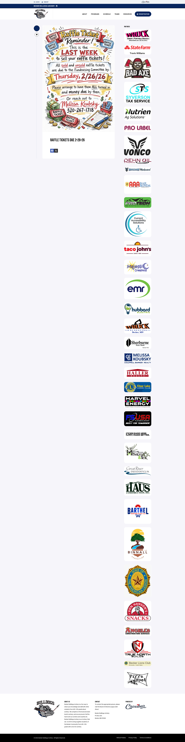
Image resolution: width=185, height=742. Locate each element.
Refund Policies (121, 738)
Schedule (107, 14)
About (84, 14)
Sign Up (46, 2)
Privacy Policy (133, 738)
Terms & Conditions (145, 738)
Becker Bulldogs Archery (44, 6)
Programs (95, 14)
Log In (37, 2)
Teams (117, 14)
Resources (127, 14)
